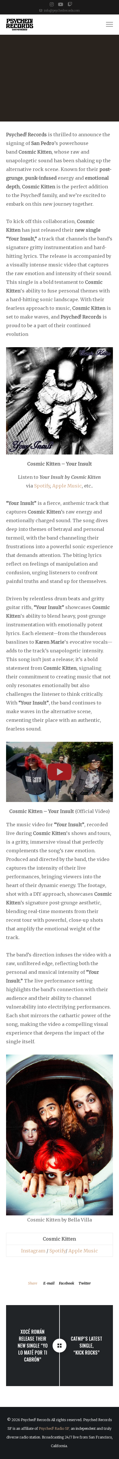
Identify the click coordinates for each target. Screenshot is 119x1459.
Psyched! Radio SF (54, 1428)
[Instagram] (52, 4)
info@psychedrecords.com (62, 10)
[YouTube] (60, 4)
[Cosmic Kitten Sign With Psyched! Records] (59, 1346)
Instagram (33, 1251)
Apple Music (67, 486)
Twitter (85, 1283)
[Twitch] (70, 4)
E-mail (49, 1283)
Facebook (66, 1283)
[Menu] (107, 24)
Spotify (42, 486)
